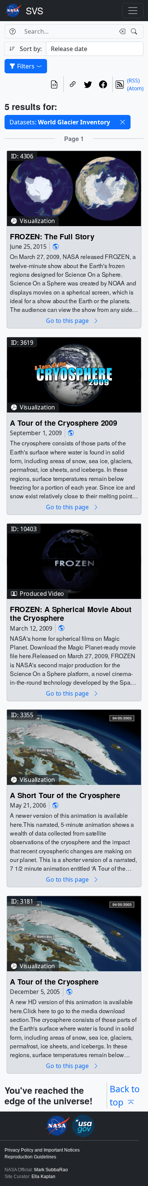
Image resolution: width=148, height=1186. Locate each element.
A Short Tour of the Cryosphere (65, 795)
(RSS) (133, 80)
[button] (123, 122)
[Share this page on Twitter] (88, 84)
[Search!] (134, 31)
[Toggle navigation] (132, 10)
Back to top (125, 1095)
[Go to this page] (74, 188)
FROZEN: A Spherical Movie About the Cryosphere (70, 613)
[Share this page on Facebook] (103, 84)
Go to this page (68, 321)
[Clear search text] (121, 31)
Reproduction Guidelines (30, 1157)
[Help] (12, 31)
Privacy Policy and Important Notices (42, 1150)
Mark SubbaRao (51, 1169)
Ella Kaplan (43, 1176)
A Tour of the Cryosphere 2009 (63, 422)
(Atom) (135, 88)
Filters (26, 66)
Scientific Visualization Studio (34, 10)
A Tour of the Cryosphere (54, 981)
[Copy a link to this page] (73, 84)
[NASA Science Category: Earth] (56, 246)
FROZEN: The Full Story (52, 236)
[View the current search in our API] (54, 84)
